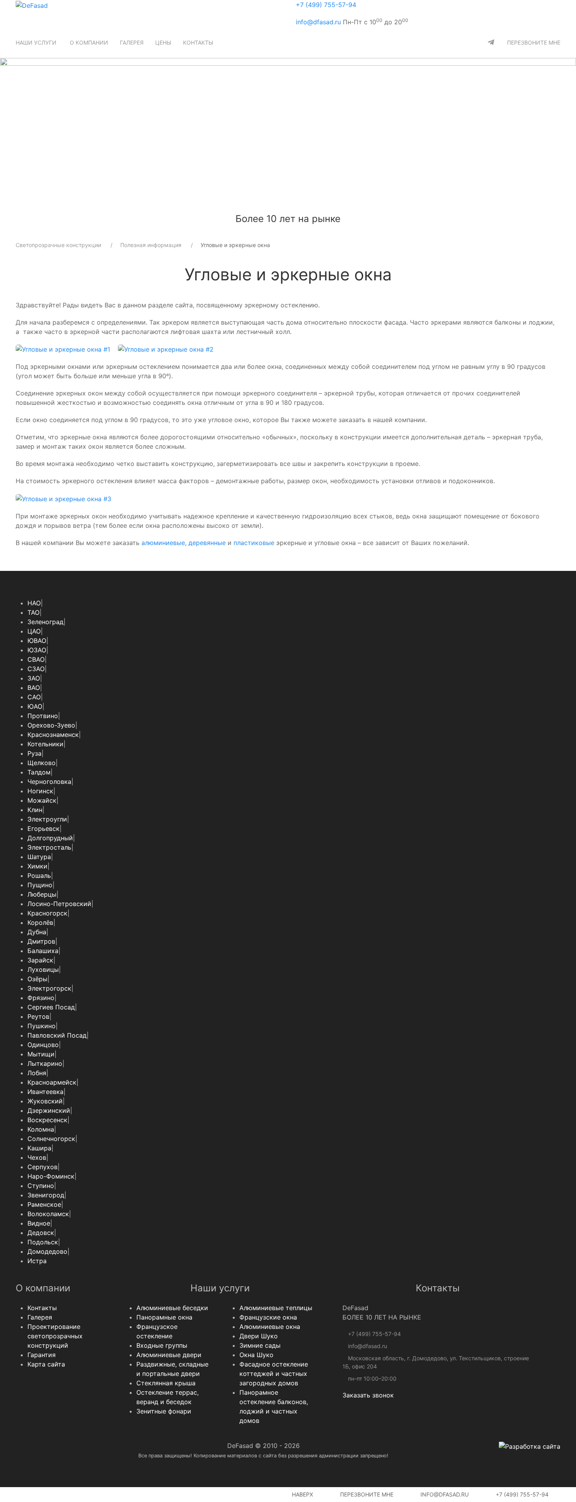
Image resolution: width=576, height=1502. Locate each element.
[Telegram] (491, 42)
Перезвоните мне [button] (366, 1494)
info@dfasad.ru (318, 22)
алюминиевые (163, 543)
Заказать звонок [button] (368, 1395)
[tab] (247, 206)
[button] (37, 42)
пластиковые (254, 543)
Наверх (301, 1494)
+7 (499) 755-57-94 (326, 5)
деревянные (207, 543)
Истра (37, 1261)
